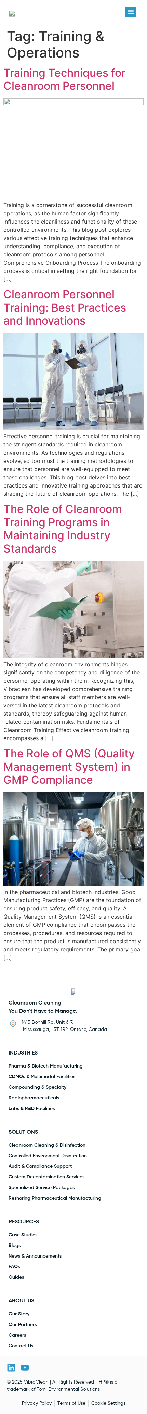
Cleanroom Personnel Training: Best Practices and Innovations (64, 307)
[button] (130, 12)
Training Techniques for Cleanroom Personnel (64, 79)
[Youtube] (25, 1367)
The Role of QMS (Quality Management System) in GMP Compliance (69, 766)
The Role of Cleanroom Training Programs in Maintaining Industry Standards (62, 528)
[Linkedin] (11, 1367)
